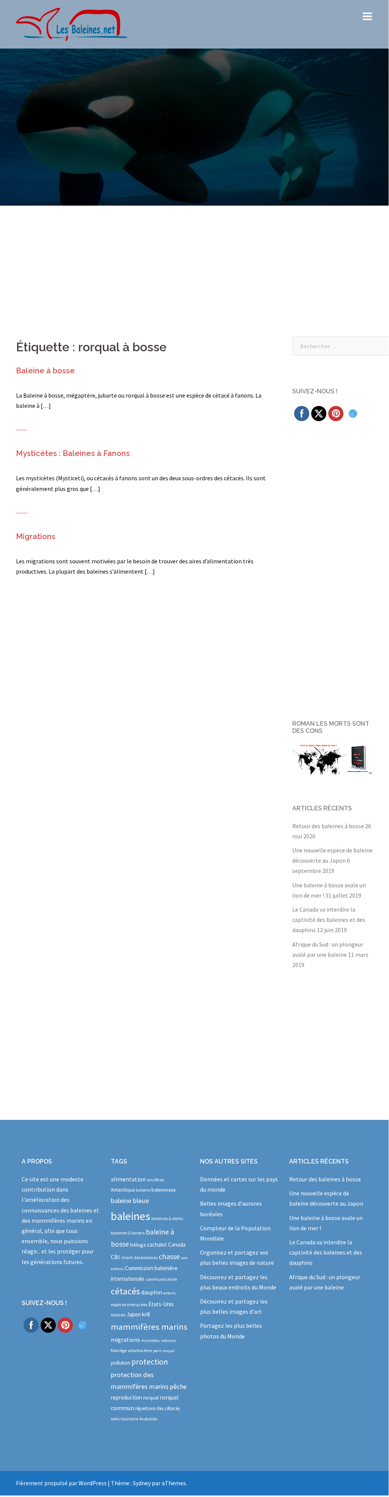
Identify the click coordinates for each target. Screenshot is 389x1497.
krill (146, 1314)
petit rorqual (164, 1350)
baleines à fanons (128, 1233)
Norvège (119, 1350)
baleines (130, 1216)
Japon (133, 1314)
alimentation (128, 1179)
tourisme (129, 1419)
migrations (125, 1339)
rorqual (151, 1398)
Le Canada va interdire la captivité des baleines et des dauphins (328, 920)
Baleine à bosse (45, 370)
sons (115, 1419)
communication (161, 1279)
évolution (148, 1419)
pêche (178, 1386)
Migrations (35, 536)
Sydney (142, 1483)
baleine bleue (130, 1200)
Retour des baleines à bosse (328, 826)
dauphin (151, 1292)
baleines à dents (167, 1218)
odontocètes (140, 1350)
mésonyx (168, 1340)
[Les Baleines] (71, 23)
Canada (177, 1244)
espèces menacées (129, 1304)
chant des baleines (139, 1257)
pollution (120, 1363)
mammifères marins (149, 1326)
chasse (169, 1256)
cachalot (157, 1244)
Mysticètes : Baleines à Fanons (73, 453)
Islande (118, 1315)
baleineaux (163, 1189)
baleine (143, 1190)
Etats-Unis (161, 1304)
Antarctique (123, 1190)
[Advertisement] (194, 262)
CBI (115, 1257)
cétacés (125, 1291)
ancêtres (155, 1180)
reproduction (126, 1397)
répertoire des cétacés (157, 1408)
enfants (169, 1293)
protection (149, 1362)
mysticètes (150, 1340)
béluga (138, 1244)
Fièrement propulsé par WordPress (61, 1483)
